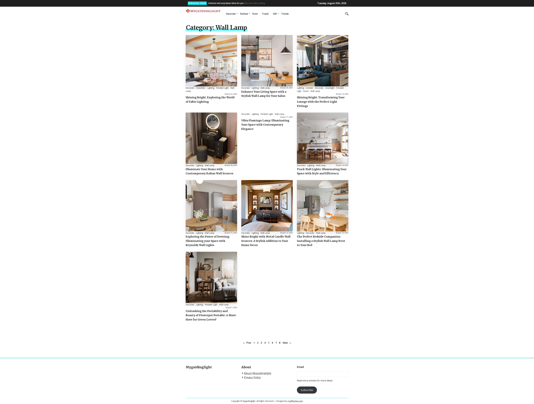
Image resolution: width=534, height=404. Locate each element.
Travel (265, 13)
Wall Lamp (265, 88)
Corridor (309, 88)
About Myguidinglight (257, 373)
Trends (285, 13)
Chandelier (200, 88)
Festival (244, 13)
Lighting (210, 88)
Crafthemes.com (295, 401)
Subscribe (307, 390)
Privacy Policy (252, 377)
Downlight (329, 88)
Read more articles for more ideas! (314, 380)
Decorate (231, 13)
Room (306, 91)
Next (285, 342)
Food (254, 13)
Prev (248, 342)
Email (300, 367)
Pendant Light (222, 88)
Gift (275, 13)
